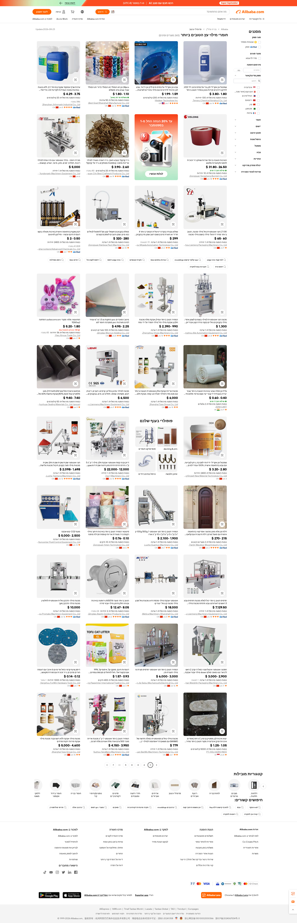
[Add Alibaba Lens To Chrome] (211, 895)
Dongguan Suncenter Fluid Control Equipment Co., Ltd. (58, 542)
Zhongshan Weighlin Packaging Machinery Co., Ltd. (205, 683)
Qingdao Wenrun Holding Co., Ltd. (113, 333)
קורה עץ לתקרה (251, 814)
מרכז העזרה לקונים (114, 836)
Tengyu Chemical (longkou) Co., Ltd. (209, 100)
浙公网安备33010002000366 (199, 918)
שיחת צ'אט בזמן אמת (113, 842)
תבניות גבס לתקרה (198, 267)
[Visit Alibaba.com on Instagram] (57, 872)
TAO (173, 909)
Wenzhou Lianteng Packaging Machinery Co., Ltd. (205, 245)
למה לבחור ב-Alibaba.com (246, 836)
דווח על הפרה (116, 865)
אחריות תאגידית (250, 847)
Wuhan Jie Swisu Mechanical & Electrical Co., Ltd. (156, 683)
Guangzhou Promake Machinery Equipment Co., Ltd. (58, 614)
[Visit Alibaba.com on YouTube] (51, 872)
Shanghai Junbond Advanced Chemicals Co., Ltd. (58, 249)
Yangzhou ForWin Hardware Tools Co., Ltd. (60, 683)
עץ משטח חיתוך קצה (191, 807)
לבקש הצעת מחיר (160, 842)
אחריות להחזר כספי (204, 842)
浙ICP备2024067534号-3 (227, 918)
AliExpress (104, 909)
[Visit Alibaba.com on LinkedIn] (69, 872)
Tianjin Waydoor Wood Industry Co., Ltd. (208, 545)
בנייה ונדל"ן (211, 29)
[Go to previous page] (156, 765)
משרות (255, 853)
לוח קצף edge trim (215, 260)
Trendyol (181, 909)
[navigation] (247, 397)
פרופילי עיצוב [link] (195, 29)
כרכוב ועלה (77, 807)
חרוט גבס (74, 260)
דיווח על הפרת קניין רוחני (111, 859)
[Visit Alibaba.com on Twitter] (63, 872)
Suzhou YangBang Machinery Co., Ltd (111, 752)
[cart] (72, 12)
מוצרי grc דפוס (97, 807)
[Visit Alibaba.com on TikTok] (45, 872)
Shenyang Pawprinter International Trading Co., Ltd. (107, 683)
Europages (193, 909)
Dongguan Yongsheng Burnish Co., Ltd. (208, 176)
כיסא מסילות (55, 260)
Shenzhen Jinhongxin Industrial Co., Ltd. (61, 104)
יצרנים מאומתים (160, 836)
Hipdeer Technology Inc (166, 100)
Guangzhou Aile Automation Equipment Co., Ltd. (205, 333)
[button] (113, 12)
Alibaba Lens (241, 895)
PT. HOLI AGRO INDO (216, 752)
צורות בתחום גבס (158, 260)
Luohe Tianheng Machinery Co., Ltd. (63, 476)
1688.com (116, 909)
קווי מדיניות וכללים (204, 865)
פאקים (115, 807)
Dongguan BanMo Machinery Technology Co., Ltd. (156, 752)
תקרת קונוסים (136, 260)
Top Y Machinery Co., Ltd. (117, 476)
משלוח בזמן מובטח (204, 847)
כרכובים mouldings (165, 807)
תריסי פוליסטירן (56, 807)
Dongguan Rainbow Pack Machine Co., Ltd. (108, 245)
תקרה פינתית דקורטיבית (137, 807)
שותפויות (73, 859)
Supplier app (141, 895)
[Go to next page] (107, 765)
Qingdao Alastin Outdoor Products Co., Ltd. (108, 614)
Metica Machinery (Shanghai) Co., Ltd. (160, 614)
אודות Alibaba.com (249, 829)
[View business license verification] (176, 918)
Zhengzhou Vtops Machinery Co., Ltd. (160, 333)
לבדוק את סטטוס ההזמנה (66, 847)
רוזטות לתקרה (229, 814)
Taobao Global (161, 909)
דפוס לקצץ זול (93, 260)
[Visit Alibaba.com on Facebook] (76, 872)
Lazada (148, 909)
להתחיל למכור (71, 842)
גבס (239, 807)
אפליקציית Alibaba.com (96, 895)
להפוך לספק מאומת (68, 853)
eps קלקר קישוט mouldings (186, 260)
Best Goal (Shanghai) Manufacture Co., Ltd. (108, 103)
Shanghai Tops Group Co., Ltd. (163, 404)
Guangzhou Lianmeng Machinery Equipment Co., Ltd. (107, 404)
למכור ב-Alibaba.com (68, 836)
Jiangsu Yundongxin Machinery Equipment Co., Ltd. (58, 173)
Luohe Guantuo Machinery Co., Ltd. (161, 545)
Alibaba (224, 29)
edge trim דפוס (114, 260)
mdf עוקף (254, 807)
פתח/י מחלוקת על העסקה (111, 847)
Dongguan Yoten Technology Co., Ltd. (111, 545)
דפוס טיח (219, 267)
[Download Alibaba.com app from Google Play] (49, 895)
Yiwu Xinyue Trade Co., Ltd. (67, 335)
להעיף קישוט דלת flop (218, 807)
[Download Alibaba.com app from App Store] (72, 895)
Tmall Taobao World (133, 909)
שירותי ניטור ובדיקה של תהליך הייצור (196, 859)
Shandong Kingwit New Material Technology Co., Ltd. (205, 476)
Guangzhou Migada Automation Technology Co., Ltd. (156, 245)
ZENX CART (221, 407)
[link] (293, 894)
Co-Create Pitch (250, 842)
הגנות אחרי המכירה (204, 853)
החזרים (119, 853)
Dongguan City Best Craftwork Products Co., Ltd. (107, 173)
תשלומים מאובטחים (203, 836)
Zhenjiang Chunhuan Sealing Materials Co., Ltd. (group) (58, 404)
